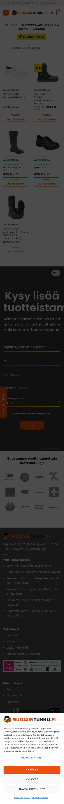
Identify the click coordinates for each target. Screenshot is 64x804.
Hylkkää (32, 779)
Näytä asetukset (32, 789)
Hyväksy (32, 769)
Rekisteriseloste (40, 797)
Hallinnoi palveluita (31, 758)
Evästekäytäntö (22, 797)
